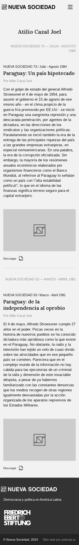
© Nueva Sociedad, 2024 (20, 539)
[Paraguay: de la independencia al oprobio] (39, 439)
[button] (70, 7)
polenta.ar (69, 539)
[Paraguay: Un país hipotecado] (39, 230)
